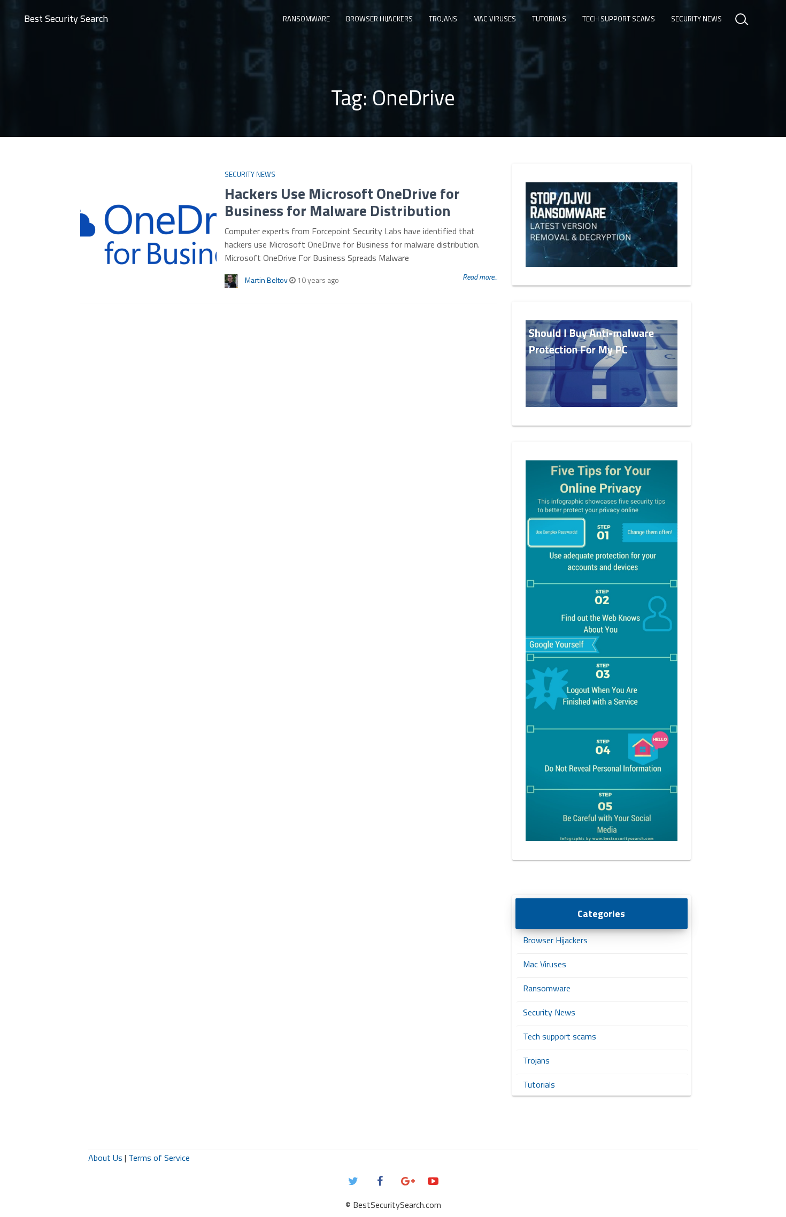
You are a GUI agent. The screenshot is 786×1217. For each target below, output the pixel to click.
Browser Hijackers (379, 18)
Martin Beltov (266, 280)
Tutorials (549, 18)
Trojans (443, 18)
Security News (696, 18)
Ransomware (306, 18)
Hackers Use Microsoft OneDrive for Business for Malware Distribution (342, 202)
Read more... (480, 276)
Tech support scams (618, 18)
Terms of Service (159, 1157)
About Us (105, 1157)
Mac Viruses (494, 18)
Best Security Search (66, 18)
